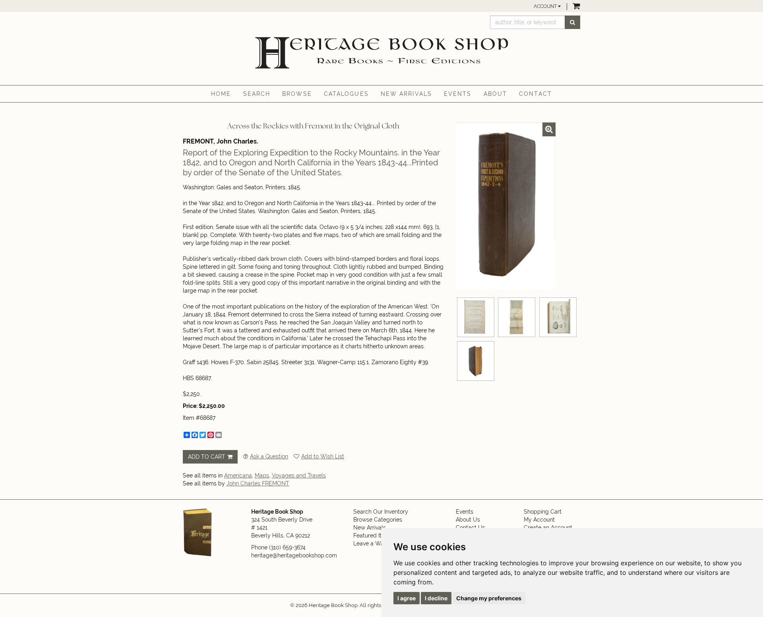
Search (257, 94)
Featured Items (373, 535)
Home (221, 94)
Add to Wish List (322, 456)
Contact (535, 94)
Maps (262, 475)
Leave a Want (371, 543)
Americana (238, 475)
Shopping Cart (543, 511)
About (495, 94)
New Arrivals (406, 94)
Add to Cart (206, 457)
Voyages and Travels (299, 475)
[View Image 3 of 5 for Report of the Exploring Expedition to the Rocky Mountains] (516, 317)
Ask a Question (269, 456)
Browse (297, 94)
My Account (539, 519)
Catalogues (346, 94)
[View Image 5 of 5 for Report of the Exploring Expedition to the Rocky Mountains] (475, 361)
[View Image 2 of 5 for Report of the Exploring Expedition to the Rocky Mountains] (475, 317)
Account (546, 6)
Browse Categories (377, 519)
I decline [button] (436, 598)
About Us (468, 519)
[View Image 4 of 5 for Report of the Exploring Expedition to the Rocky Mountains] (558, 317)
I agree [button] (406, 598)
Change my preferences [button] (488, 598)
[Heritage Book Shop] (381, 53)
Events (458, 94)
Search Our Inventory (380, 511)
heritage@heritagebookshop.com (294, 555)
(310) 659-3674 (287, 547)
